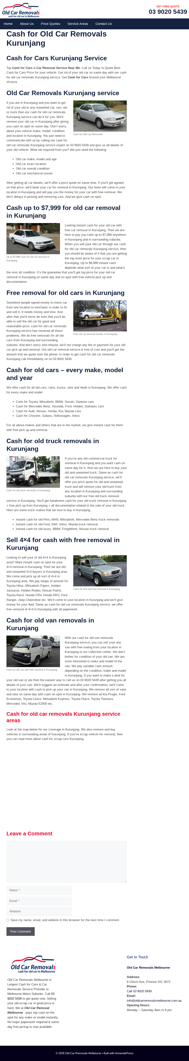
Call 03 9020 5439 (139, 991)
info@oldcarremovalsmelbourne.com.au (154, 1000)
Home (8, 24)
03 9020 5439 (168, 11)
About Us (27, 24)
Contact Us (103, 24)
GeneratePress (124, 1053)
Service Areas (78, 24)
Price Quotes (50, 24)
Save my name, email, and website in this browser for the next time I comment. (65, 920)
